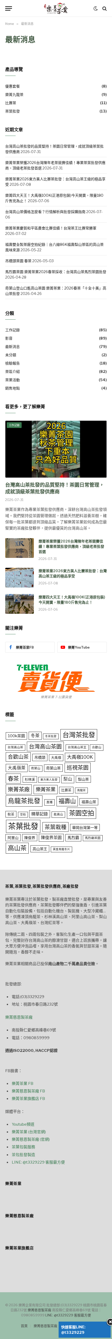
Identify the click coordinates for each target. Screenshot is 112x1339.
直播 (49, 802)
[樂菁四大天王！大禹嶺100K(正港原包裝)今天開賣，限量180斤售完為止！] (19, 604)
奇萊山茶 (53, 768)
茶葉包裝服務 (23, 1147)
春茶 (13, 778)
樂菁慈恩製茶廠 (19, 1017)
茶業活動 (12, 380)
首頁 (24, 1326)
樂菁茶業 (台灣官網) (29, 1132)
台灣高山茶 (15, 747)
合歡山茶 (18, 757)
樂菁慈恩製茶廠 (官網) (31, 1139)
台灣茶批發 (79, 735)
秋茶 (11, 814)
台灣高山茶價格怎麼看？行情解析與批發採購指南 (45, 211)
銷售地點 (12, 388)
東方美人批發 (49, 779)
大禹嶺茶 (17, 767)
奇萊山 (35, 768)
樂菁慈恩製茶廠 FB (28, 1091)
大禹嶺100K (80, 757)
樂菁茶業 (45, 789)
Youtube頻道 (23, 1124)
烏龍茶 (81, 790)
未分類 (10, 355)
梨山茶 (83, 779)
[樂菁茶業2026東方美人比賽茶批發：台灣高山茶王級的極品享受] (19, 578)
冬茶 (35, 735)
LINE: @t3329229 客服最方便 (38, 1162)
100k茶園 (16, 735)
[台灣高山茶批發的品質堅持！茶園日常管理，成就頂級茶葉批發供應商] (56, 449)
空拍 (23, 814)
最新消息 (12, 346)
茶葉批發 (12, 111)
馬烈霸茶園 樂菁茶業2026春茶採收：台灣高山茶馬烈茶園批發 (55, 271)
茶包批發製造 (23, 1154)
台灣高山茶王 (77, 747)
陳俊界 (29, 837)
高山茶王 (40, 849)
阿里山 (13, 837)
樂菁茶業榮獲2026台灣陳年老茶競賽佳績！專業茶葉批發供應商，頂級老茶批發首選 (71, 546)
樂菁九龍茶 (14, 94)
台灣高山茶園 (45, 746)
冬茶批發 (51, 736)
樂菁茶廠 (19, 789)
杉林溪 (30, 779)
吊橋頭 (39, 757)
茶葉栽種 (55, 827)
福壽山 (67, 801)
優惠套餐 (12, 86)
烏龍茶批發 (24, 801)
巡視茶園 (78, 767)
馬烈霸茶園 (93, 838)
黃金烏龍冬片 (61, 849)
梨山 (67, 779)
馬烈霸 (73, 837)
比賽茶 (10, 103)
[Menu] (8, 8)
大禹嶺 (56, 757)
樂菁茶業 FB (22, 1083)
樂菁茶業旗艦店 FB (28, 1098)
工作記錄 (12, 330)
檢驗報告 (12, 363)
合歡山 (96, 747)
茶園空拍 (81, 813)
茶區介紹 (12, 371)
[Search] (104, 8)
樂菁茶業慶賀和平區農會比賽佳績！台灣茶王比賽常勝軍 (50, 228)
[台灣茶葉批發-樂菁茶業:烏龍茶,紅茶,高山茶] (56, 8)
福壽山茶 (89, 802)
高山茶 (17, 848)
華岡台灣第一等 (85, 827)
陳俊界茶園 (51, 837)
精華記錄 (39, 814)
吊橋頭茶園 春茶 (18, 261)
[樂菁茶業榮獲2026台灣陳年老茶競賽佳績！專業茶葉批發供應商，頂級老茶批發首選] (19, 548)
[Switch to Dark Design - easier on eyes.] (95, 8)
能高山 (58, 814)
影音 (9, 338)
